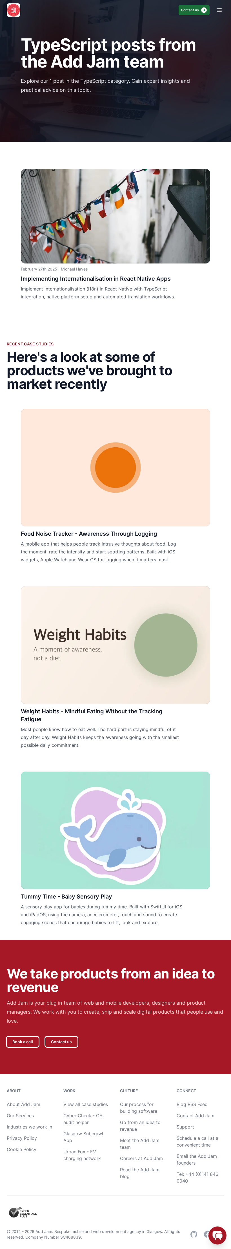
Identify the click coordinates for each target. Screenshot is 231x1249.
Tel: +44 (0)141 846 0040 (197, 1177)
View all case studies (85, 1104)
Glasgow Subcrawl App (83, 1137)
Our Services (20, 1115)
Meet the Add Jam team (139, 1144)
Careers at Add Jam (141, 1158)
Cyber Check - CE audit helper (82, 1119)
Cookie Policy (21, 1149)
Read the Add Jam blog (139, 1173)
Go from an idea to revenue (140, 1126)
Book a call (22, 1041)
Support (185, 1127)
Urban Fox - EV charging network (82, 1155)
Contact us (190, 10)
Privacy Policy (22, 1138)
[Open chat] (217, 1235)
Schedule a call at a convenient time (197, 1141)
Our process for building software (138, 1107)
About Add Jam (23, 1104)
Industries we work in (29, 1127)
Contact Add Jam (195, 1115)
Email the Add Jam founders (197, 1159)
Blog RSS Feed (192, 1104)
